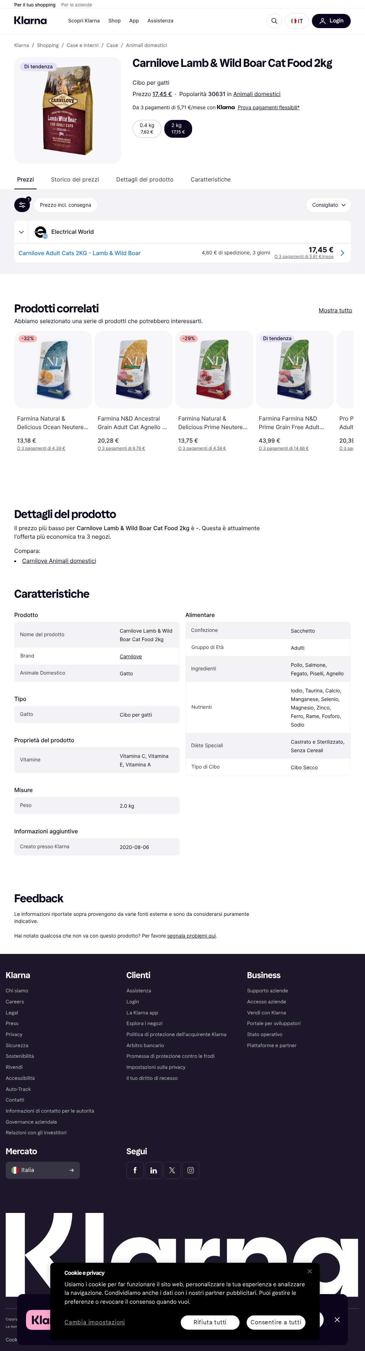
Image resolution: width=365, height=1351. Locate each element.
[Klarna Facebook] (135, 1170)
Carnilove (131, 657)
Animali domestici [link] (146, 45)
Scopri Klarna (84, 21)
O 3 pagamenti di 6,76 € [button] (121, 448)
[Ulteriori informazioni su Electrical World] (21, 232)
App (134, 21)
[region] (185, 1301)
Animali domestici (256, 93)
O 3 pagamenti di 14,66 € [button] (284, 448)
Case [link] (112, 45)
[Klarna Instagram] (190, 1170)
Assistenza (161, 21)
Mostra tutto (335, 310)
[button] (297, 21)
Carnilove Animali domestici (59, 560)
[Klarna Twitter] (172, 1170)
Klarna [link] (21, 45)
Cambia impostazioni (95, 1322)
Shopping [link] (48, 45)
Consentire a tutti (276, 1322)
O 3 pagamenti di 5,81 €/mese (304, 256)
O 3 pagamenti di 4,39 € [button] (41, 448)
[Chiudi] (310, 1271)
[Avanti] (341, 391)
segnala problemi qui (191, 936)
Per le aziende (76, 5)
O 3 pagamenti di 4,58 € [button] (202, 448)
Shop (114, 21)
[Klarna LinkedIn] (153, 1170)
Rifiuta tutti (210, 1322)
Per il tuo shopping (35, 5)
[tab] (25, 179)
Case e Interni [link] (83, 45)
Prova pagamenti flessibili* (269, 107)
